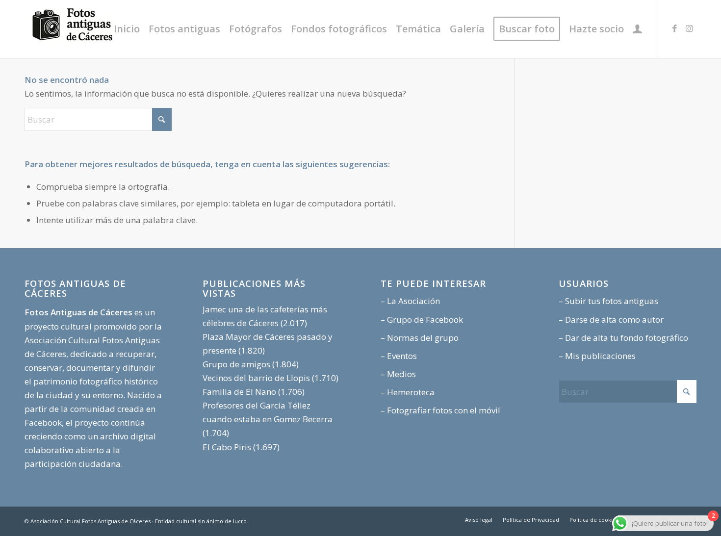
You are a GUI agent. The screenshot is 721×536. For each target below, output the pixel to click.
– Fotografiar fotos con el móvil (440, 410)
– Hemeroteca (408, 392)
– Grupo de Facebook (422, 319)
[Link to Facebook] (674, 28)
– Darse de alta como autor (611, 319)
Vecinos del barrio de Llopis (256, 377)
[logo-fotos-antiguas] (98, 29)
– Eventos (399, 355)
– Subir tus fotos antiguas (608, 300)
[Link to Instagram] (689, 28)
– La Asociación (410, 300)
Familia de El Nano (239, 391)
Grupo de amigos (236, 364)
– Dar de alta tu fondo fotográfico (623, 337)
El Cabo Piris (227, 447)
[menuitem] (126, 29)
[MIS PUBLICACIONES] (637, 29)
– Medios (398, 374)
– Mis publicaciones (597, 355)
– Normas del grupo (420, 337)
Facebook (43, 422)
